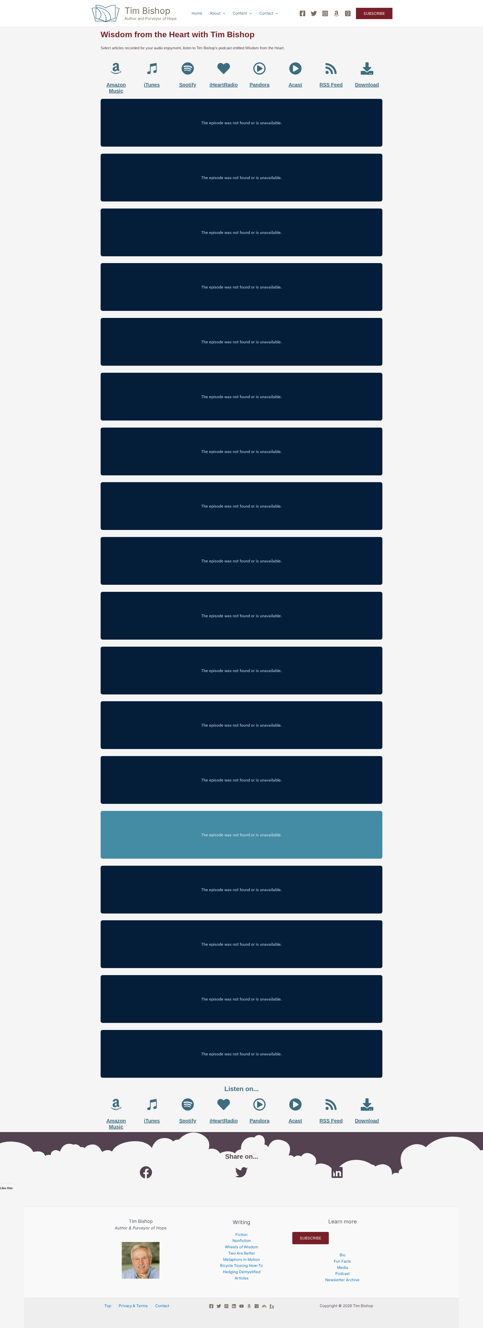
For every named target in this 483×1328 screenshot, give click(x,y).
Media (342, 1267)
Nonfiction (241, 1240)
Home (197, 13)
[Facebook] (302, 13)
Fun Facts (342, 1261)
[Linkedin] (234, 1306)
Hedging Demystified (241, 1271)
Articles (242, 1278)
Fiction (241, 1234)
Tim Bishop (147, 10)
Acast (295, 85)
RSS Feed (331, 85)
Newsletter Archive (342, 1279)
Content (240, 13)
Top (107, 1305)
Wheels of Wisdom (241, 1246)
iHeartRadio (224, 85)
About (215, 13)
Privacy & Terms (133, 1305)
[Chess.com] (271, 1306)
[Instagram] (325, 13)
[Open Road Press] (264, 1306)
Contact (266, 13)
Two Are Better (241, 1253)
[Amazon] (336, 13)
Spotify (187, 85)
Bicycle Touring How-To (241, 1265)
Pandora (259, 85)
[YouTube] (241, 1306)
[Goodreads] (348, 13)
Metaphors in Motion (241, 1259)
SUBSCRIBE (310, 1238)
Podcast (342, 1273)
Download (367, 85)
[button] (222, 13)
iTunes (152, 85)
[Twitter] (314, 13)
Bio (342, 1255)
